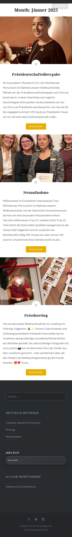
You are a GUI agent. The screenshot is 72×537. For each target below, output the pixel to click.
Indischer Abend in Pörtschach (23, 422)
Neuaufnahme (13, 436)
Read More (36, 126)
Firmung (10, 429)
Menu (61, 5)
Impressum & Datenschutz (21, 486)
